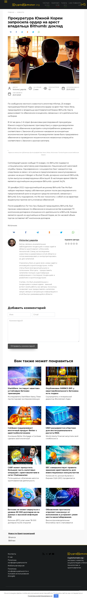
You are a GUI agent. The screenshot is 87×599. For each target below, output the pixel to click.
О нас (10, 557)
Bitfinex (11, 541)
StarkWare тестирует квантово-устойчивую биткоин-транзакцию (24, 391)
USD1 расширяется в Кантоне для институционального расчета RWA (61, 430)
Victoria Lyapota (28, 240)
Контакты (12, 554)
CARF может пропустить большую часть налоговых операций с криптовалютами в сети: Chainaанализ (23, 471)
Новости (14, 79)
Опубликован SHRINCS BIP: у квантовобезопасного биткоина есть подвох (62, 391)
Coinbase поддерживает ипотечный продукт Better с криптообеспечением (22, 430)
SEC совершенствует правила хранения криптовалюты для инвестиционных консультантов (62, 470)
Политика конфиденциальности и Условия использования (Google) (18, 572)
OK (56, 596)
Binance (12, 537)
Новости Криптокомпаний (21, 533)
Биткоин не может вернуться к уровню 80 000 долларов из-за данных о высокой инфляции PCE (24, 513)
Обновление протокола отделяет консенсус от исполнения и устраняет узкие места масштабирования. (62, 513)
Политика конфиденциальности (17, 561)
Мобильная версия (16, 566)
